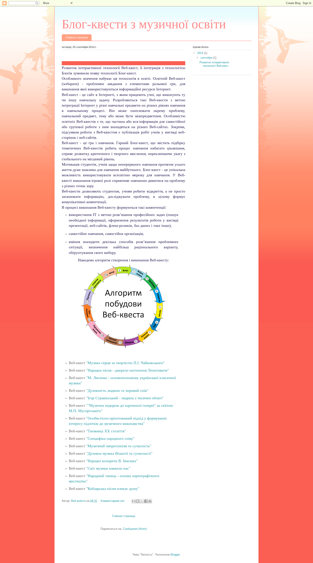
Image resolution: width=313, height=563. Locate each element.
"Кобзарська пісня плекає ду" (112, 488)
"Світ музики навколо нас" (108, 468)
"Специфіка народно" (110, 438)
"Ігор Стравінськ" (124, 398)
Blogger (175, 554)
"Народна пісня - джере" (127, 370)
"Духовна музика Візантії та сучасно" (119, 453)
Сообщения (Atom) (135, 528)
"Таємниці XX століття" (106, 431)
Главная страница (77, 37)
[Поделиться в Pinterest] (150, 501)
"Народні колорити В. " (112, 461)
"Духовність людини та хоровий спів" (117, 390)
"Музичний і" (118, 446)
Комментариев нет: (113, 500)
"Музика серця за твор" (125, 363)
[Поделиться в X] (142, 501)
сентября (207, 57)
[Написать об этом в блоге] (138, 501)
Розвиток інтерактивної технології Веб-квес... (215, 64)
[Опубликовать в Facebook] (146, 501)
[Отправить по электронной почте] (134, 501)
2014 (200, 53)
